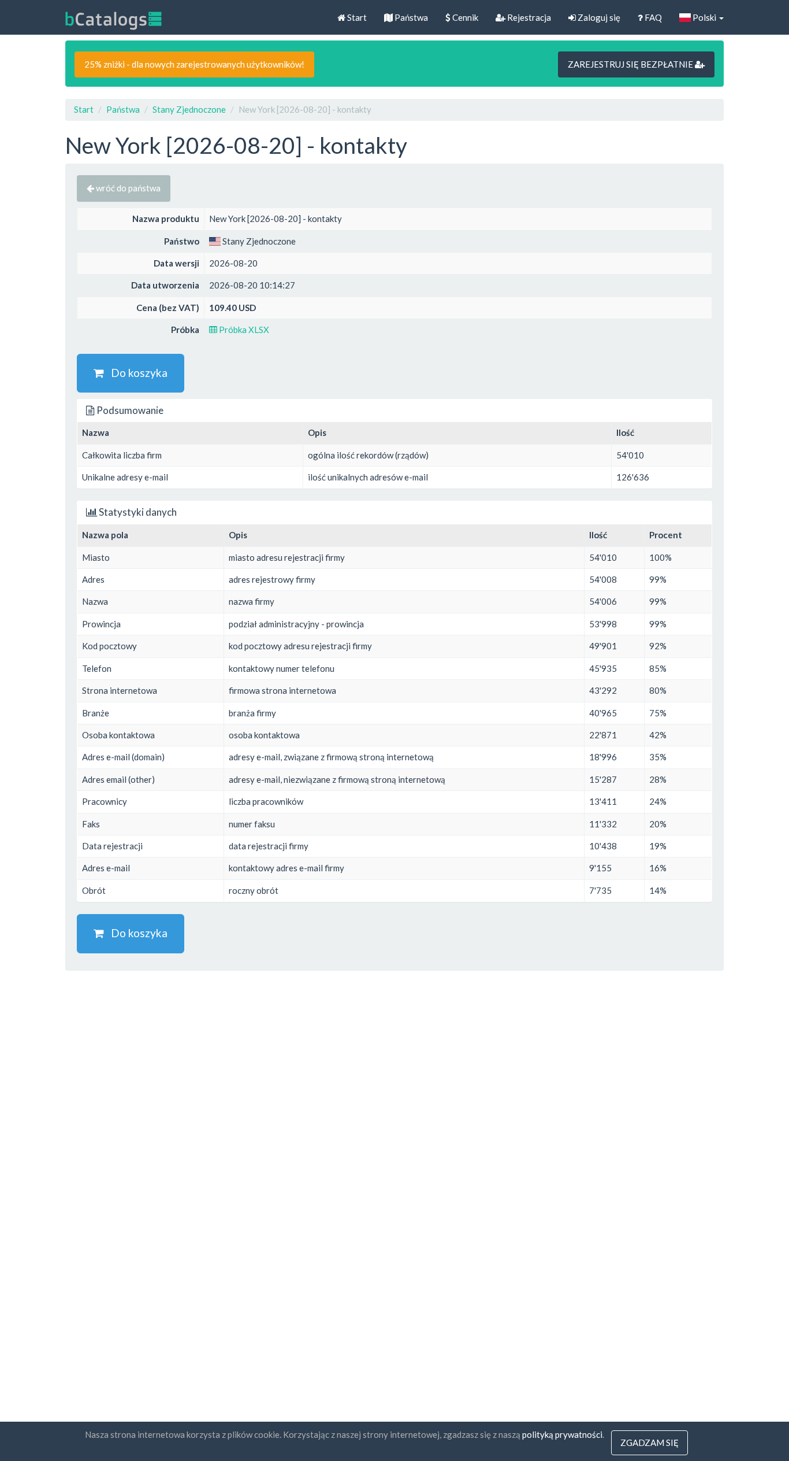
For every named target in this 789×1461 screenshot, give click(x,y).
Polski (704, 17)
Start (356, 17)
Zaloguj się (598, 17)
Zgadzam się (649, 1442)
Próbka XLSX (243, 329)
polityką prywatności (562, 1434)
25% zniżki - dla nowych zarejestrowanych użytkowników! (194, 64)
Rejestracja (528, 17)
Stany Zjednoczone (189, 109)
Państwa (410, 17)
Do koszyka (136, 372)
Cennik (464, 17)
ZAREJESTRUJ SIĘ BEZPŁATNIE (631, 64)
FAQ (652, 17)
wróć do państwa (127, 188)
